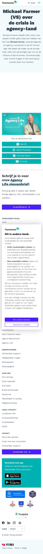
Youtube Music (23, 155)
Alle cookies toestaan (21, 320)
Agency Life (7, 343)
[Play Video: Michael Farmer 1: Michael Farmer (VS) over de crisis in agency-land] (21, 123)
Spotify (23, 144)
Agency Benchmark (11, 338)
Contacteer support (11, 353)
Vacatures (6, 394)
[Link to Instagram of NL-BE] (14, 522)
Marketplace (7, 330)
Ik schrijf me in (20, 207)
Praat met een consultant (14, 441)
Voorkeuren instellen (21, 325)
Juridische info (9, 413)
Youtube (23, 161)
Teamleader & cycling (12, 398)
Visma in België (20, 548)
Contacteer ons (20, 452)
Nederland (28, 308)
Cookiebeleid (8, 422)
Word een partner (10, 437)
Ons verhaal (7, 377)
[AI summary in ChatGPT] (19, 522)
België (18, 308)
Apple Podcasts (23, 150)
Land (4, 529)
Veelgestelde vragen (11, 358)
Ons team (6, 386)
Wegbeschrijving (9, 403)
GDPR (4, 426)
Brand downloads (10, 390)
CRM (4, 222)
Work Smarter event (11, 334)
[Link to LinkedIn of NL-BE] (8, 522)
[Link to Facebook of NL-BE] (3, 522)
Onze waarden (8, 381)
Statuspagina (8, 366)
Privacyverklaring (10, 418)
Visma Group (7, 548)
